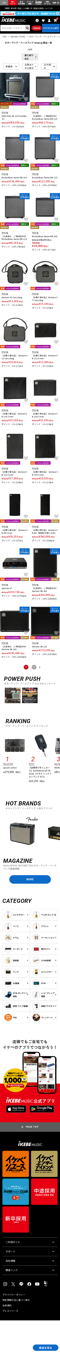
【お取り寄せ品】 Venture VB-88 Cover (15, 531)
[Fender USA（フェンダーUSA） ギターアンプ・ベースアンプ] (22, 832)
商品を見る (45, 1348)
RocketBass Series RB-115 (44, 177)
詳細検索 (36, 28)
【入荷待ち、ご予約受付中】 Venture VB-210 (14, 648)
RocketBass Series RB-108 (44, 236)
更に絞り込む (28, 57)
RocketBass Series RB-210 (14, 177)
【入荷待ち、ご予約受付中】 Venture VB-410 (44, 589)
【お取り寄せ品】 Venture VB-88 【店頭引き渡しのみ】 (44, 531)
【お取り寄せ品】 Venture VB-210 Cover (44, 415)
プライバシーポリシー (13, 1294)
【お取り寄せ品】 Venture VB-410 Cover (45, 473)
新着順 (9, 66)
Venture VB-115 (39, 646)
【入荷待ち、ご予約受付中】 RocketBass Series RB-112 (14, 237)
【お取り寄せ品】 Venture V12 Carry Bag (15, 357)
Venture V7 (7, 588)
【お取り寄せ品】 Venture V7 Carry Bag (44, 298)
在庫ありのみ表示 (29, 66)
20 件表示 (47, 66)
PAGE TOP (32, 1127)
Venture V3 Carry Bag (12, 297)
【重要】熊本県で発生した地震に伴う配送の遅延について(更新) (30, 8)
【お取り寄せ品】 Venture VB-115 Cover (14, 415)
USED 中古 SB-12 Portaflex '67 (14, 117)
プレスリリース (10, 1311)
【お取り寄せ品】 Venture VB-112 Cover (44, 357)
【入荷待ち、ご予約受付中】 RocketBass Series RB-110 (44, 117)
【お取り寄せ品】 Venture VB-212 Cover (14, 473)
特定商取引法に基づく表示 (16, 1300)
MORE (30, 879)
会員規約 (7, 1305)
